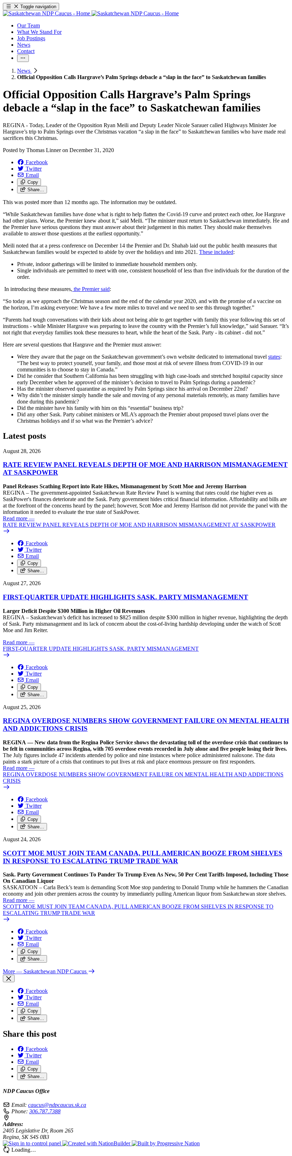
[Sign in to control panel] (32, 1143)
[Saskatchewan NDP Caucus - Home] (91, 13)
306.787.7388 (45, 1111)
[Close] (9, 978)
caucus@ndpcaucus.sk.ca (57, 1105)
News (24, 71)
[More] (23, 58)
